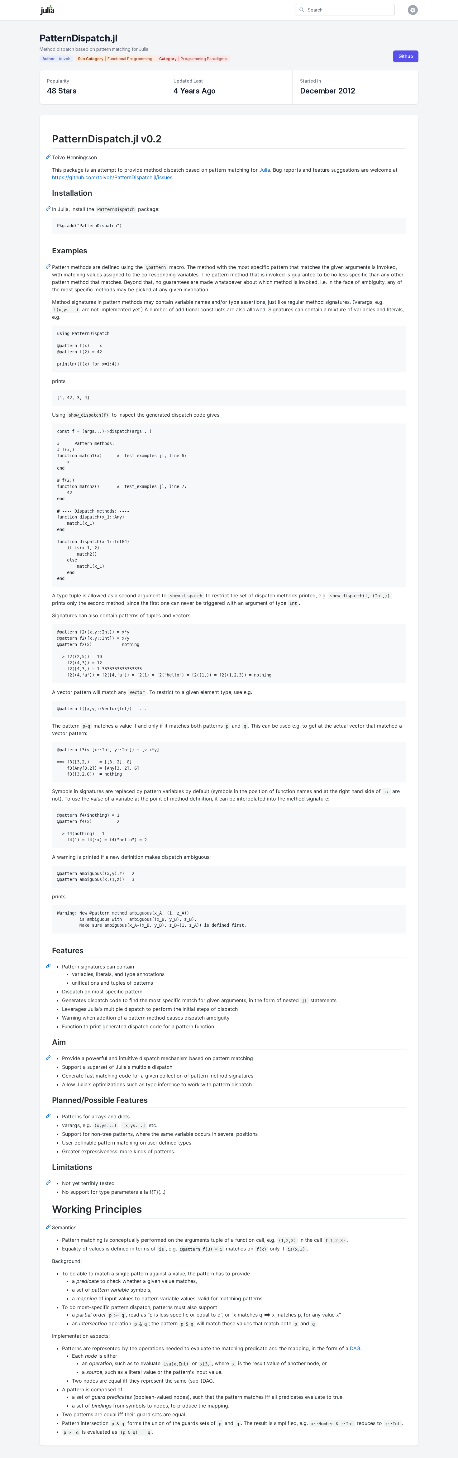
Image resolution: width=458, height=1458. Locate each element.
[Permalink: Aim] (49, 1057)
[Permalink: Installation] (49, 208)
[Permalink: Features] (49, 965)
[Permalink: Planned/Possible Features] (49, 1115)
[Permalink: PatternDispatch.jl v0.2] (49, 156)
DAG (355, 1348)
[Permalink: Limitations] (49, 1182)
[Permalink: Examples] (49, 266)
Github (405, 56)
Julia (264, 170)
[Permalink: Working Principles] (49, 1226)
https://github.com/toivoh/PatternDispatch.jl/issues (112, 177)
